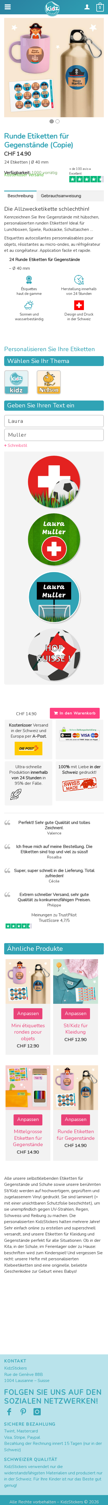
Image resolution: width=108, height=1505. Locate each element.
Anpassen (28, 1013)
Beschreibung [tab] (20, 196)
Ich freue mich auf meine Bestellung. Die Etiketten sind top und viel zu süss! (54, 849)
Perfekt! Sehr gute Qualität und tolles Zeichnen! (54, 825)
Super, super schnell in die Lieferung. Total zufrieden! (54, 873)
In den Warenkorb (78, 713)
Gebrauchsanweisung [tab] (61, 196)
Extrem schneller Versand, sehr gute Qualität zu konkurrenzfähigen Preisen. (54, 897)
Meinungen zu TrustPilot (54, 915)
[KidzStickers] (54, 8)
